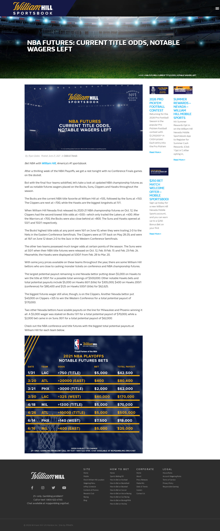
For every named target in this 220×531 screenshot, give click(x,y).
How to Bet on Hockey (118, 504)
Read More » (155, 152)
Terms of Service (169, 480)
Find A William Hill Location (94, 480)
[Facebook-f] (32, 488)
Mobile (86, 476)
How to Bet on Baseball (119, 486)
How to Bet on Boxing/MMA (120, 500)
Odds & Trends (70, 155)
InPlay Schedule (90, 486)
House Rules (167, 473)
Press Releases (142, 480)
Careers (139, 490)
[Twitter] (53, 488)
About (138, 476)
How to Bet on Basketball (119, 483)
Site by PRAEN (66, 525)
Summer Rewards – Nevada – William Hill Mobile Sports (182, 109)
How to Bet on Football (119, 480)
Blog (85, 500)
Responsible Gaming (170, 486)
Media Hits (140, 483)
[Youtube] (64, 488)
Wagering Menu (89, 483)
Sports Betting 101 (117, 476)
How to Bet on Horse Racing (120, 493)
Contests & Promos (91, 490)
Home (141, 75)
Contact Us (140, 493)
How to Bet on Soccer (118, 490)
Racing (86, 497)
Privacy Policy (168, 483)
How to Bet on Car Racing (119, 497)
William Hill (49, 163)
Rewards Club (89, 493)
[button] (217, 8)
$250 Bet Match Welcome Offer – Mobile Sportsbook (160, 190)
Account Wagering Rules (172, 476)
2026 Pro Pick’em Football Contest (157, 105)
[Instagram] (43, 488)
